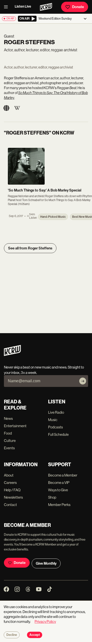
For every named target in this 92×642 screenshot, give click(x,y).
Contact (10, 505)
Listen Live (23, 6)
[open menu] (7, 6)
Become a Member (62, 475)
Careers (10, 482)
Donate (78, 7)
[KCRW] (12, 355)
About (8, 475)
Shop (52, 497)
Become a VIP (58, 482)
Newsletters (13, 497)
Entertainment (15, 426)
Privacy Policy (45, 621)
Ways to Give (58, 490)
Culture (10, 440)
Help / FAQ (12, 490)
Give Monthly (46, 563)
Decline (11, 635)
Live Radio (56, 412)
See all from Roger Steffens (30, 248)
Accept (34, 635)
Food (8, 433)
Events (9, 448)
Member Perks (59, 505)
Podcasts (55, 427)
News (8, 418)
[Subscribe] (82, 381)
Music (52, 420)
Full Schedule (58, 434)
